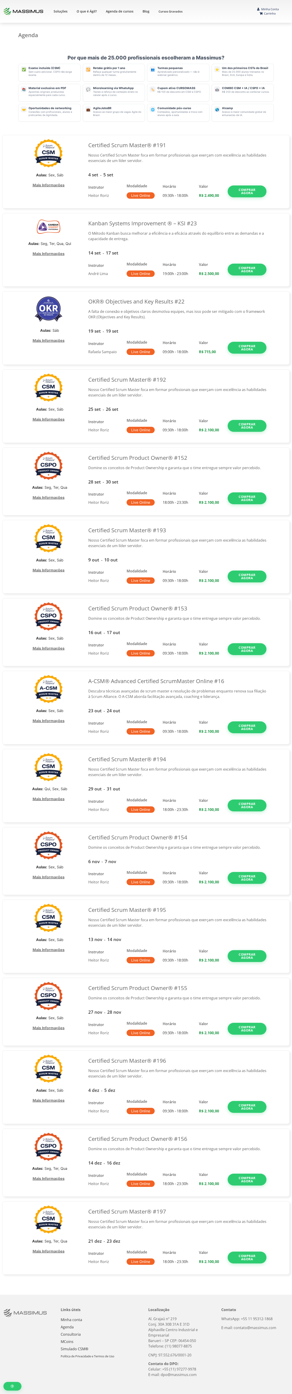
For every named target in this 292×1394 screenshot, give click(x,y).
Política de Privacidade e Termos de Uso (87, 1356)
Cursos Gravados (170, 11)
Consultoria (71, 1334)
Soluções (61, 11)
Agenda (67, 1327)
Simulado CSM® (74, 1348)
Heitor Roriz (98, 195)
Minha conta (71, 1319)
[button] (247, 191)
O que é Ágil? (87, 11)
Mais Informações (49, 185)
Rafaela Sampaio (102, 351)
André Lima (98, 273)
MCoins (67, 1341)
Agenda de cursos (119, 11)
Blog (146, 11)
